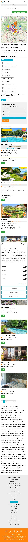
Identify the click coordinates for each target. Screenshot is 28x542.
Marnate (10, 461)
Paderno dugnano (12, 421)
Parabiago (24, 458)
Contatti (14, 498)
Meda (7, 408)
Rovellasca (3, 415)
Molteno (2, 470)
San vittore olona (9, 451)
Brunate (21, 468)
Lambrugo (19, 442)
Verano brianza (4, 419)
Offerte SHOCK (6, 69)
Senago (18, 417)
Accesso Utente (14, 479)
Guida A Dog (14, 506)
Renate (2, 440)
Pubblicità (14, 500)
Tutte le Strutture (7, 59)
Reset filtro (5, 120)
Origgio (6, 426)
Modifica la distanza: (6, 98)
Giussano (7, 415)
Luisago (14, 442)
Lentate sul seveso (4, 410)
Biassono (14, 426)
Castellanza (13, 467)
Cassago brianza (9, 449)
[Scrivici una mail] (21, 532)
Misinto (10, 412)
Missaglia (10, 452)
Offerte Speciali (6, 72)
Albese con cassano (16, 451)
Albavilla (19, 458)
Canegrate (17, 463)
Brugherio (3, 451)
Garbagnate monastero (16, 465)
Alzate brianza (19, 437)
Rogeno (2, 461)
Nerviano (15, 452)
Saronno (20, 419)
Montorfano (18, 445)
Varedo (21, 412)
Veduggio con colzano (20, 438)
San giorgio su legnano (5, 467)
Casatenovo (11, 444)
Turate (2, 426)
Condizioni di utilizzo (14, 522)
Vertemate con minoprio (9, 424)
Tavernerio (20, 452)
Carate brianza (13, 417)
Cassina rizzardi (11, 440)
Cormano (21, 429)
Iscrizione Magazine (14, 491)
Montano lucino (21, 456)
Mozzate (10, 442)
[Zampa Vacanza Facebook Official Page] (6, 532)
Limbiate (2, 412)
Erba (18, 468)
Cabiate (17, 408)
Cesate (23, 415)
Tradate (13, 470)
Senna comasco (9, 435)
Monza (9, 431)
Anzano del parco (4, 442)
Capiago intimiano (12, 438)
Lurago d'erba (8, 437)
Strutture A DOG (6, 63)
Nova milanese (15, 419)
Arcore (22, 440)
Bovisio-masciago (12, 410)
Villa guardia (23, 451)
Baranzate (3, 437)
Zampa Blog (14, 508)
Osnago (10, 472)
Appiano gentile (15, 447)
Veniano (6, 440)
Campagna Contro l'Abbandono (14, 485)
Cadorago (14, 429)
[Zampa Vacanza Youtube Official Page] (10, 532)
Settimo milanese (4, 472)
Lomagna (12, 463)
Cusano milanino (8, 428)
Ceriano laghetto (16, 412)
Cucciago (10, 426)
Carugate (23, 465)
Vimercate (15, 461)
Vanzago (15, 456)
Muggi (21, 421)
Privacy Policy (14, 517)
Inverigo (2, 428)
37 (2, 91)
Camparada (17, 440)
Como (9, 463)
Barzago (6, 461)
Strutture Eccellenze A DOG (9, 66)
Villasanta (14, 437)
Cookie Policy (14, 519)
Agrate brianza (4, 463)
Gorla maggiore (19, 467)
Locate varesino (15, 454)
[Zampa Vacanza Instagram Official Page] (14, 532)
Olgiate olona (14, 468)
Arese (18, 429)
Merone (15, 458)
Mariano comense (20, 414)
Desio (10, 414)
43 (2, 87)
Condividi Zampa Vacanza (14, 483)
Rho (2, 445)
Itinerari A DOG (6, 81)
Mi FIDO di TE (14, 489)
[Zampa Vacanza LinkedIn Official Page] (17, 532)
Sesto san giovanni (4, 444)
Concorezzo (8, 454)
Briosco (19, 424)
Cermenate (12, 415)
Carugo (8, 417)
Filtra (14, 117)
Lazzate (22, 410)
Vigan (2, 456)
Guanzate (24, 433)
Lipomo (22, 449)
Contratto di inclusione (14, 524)
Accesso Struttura (14, 496)
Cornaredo (20, 461)
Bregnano (9, 419)
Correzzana (3, 435)
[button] (14, 28)
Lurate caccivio (10, 456)
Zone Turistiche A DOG (8, 84)
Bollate (10, 429)
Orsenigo (22, 444)
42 (2, 59)
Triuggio (2, 424)
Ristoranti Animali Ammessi (9, 88)
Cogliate (18, 410)
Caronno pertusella (4, 421)
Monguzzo (3, 454)
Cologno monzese (21, 454)
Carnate (21, 463)
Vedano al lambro (15, 428)
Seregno (6, 412)
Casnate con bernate (17, 435)
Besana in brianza (18, 433)
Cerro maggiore (21, 447)
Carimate (14, 414)
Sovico (22, 422)
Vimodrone (3, 465)
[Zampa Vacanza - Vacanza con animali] (7, 1)
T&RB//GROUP (21, 539)
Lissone (18, 421)
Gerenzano (19, 426)
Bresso (23, 431)
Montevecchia (15, 472)
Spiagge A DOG (6, 75)
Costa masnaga (4, 458)
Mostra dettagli (20, 284)
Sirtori (20, 460)
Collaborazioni (14, 510)
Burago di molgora (18, 470)
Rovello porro (3, 417)
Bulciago (14, 449)
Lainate (2, 431)
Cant (16, 424)
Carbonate (3, 449)
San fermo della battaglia (6, 468)
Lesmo (20, 431)
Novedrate (3, 414)
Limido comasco (4, 433)
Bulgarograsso (17, 444)
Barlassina (3, 408)
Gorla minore (8, 465)
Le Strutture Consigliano (8, 91)
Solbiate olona (8, 470)
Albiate (19, 422)
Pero (10, 447)
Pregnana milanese (4, 460)
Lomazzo (15, 422)
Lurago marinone (4, 438)
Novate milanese (15, 431)
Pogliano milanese (4, 452)
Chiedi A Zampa (14, 487)
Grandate (23, 445)
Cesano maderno (12, 408)
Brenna (23, 426)
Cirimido (24, 428)
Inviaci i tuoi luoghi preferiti (19, 12)
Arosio (11, 422)
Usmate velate (10, 458)
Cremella (18, 449)
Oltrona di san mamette (13, 460)
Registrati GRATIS (14, 481)
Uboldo (21, 428)
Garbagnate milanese (5, 422)
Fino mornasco (11, 433)
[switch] (24, 270)
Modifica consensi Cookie (14, 520)
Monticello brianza (4, 447)
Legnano (24, 460)
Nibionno (10, 445)
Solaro (7, 414)
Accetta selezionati (14, 292)
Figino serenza (18, 415)
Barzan (5, 456)
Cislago (23, 435)
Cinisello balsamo (4, 429)
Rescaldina (5, 445)
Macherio (23, 424)
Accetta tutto (14, 288)
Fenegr (6, 431)
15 (2, 78)
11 (2, 84)
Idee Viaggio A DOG (7, 78)
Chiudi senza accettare (14, 296)
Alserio (14, 445)
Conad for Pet (14, 512)
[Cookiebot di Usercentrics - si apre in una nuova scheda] (21, 244)
